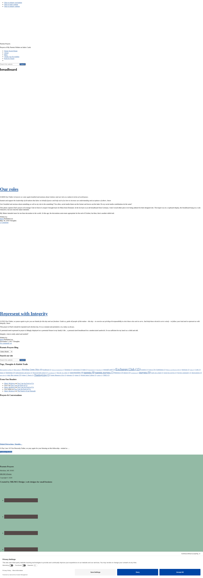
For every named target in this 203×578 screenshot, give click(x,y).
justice (192, 369)
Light (198, 370)
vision (77, 375)
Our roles (9, 189)
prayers (145, 372)
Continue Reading (6, 452)
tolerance (70, 375)
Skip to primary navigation (13, 2)
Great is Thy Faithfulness (157, 370)
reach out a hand (157, 373)
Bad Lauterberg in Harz (6, 369)
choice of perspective (58, 369)
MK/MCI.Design (6, 474)
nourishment (52, 372)
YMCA (106, 375)
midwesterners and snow (23, 373)
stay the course (14, 375)
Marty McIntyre (9, 383)
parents (89, 372)
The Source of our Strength (26, 391)
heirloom (185, 370)
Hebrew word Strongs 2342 (173, 369)
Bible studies (18, 369)
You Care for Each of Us (25, 383)
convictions (77, 370)
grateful (144, 370)
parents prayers (104, 372)
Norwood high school (40, 373)
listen (2, 373)
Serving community (184, 373)
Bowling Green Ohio (32, 369)
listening (10, 373)
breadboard (47, 370)
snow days (3, 375)
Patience (118, 373)
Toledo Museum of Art (58, 375)
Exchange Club (128, 369)
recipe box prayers (170, 373)
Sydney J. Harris (28, 375)
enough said (109, 370)
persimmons (135, 372)
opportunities (76, 372)
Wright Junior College (88, 375)
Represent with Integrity (24, 313)
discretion (99, 369)
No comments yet (6, 343)
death (85, 370)
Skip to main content (11, 4)
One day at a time (63, 373)
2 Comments (4, 222)
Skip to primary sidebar (12, 6)
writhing (100, 375)
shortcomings (197, 373)
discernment (92, 369)
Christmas (68, 370)
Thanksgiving (42, 375)
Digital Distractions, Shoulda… (11, 444)
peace (127, 373)
